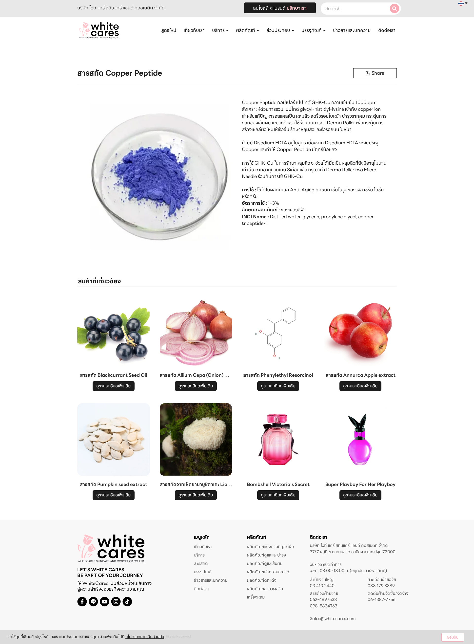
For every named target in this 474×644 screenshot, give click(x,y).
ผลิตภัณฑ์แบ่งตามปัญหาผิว (270, 546)
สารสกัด (201, 563)
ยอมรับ (452, 637)
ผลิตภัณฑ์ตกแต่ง (261, 580)
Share (378, 73)
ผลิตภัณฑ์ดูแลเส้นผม (264, 563)
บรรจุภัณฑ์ (203, 572)
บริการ (199, 555)
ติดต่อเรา (386, 30)
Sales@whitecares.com (333, 618)
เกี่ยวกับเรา (194, 30)
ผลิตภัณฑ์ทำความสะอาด (268, 572)
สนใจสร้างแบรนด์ (280, 8)
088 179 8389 (381, 586)
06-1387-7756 (381, 600)
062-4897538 (323, 600)
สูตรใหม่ (168, 30)
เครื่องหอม (256, 597)
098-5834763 (323, 606)
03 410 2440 (322, 586)
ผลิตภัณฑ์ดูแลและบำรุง (266, 555)
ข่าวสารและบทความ (352, 30)
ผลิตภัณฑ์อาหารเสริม (265, 588)
